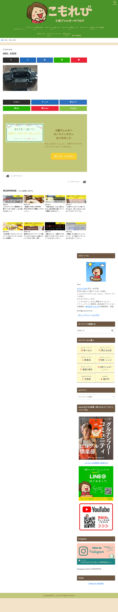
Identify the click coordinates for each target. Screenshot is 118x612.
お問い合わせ (66, 34)
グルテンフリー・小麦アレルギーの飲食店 (92, 28)
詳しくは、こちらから (64, 156)
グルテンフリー (86, 349)
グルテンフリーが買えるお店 (34, 28)
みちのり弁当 (82, 289)
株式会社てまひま (92, 306)
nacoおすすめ (86, 377)
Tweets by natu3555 (96, 583)
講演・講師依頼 (76, 35)
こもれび (57, 595)
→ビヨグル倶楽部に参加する (96, 463)
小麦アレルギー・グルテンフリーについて (49, 34)
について (105, 368)
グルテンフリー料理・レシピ (70, 28)
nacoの (105, 377)
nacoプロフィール (19, 29)
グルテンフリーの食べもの (52, 28)
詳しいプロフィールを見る (89, 315)
